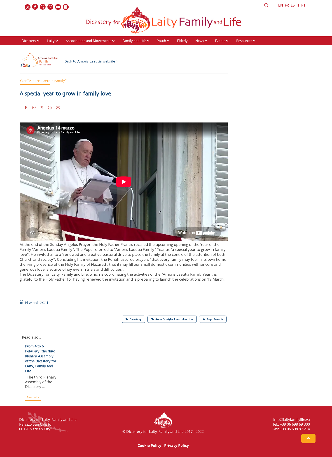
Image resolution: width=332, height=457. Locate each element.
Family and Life (134, 40)
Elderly (182, 40)
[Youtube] (58, 7)
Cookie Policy (149, 445)
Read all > (32, 397)
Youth (161, 40)
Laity (51, 40)
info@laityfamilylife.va (291, 419)
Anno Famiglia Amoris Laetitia (174, 319)
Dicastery (29, 40)
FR (287, 5)
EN (280, 5)
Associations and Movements (88, 40)
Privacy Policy (176, 445)
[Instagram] (50, 7)
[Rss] (27, 7)
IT (298, 5)
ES (293, 5)
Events (220, 40)
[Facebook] (35, 7)
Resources (244, 40)
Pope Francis (215, 319)
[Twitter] (43, 7)
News (199, 40)
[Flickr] (66, 7)
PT (303, 5)
